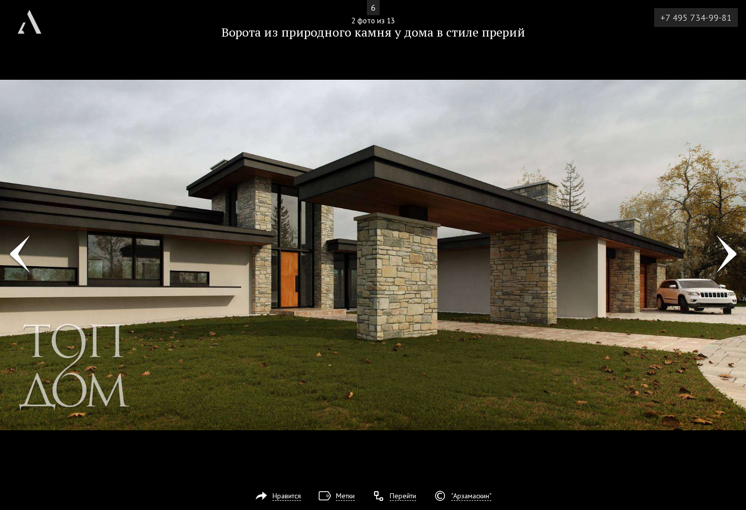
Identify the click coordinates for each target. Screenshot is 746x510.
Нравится (287, 495)
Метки (345, 495)
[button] (45, 66)
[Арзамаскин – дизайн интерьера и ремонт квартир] (29, 18)
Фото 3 (726, 255)
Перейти (403, 495)
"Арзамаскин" (471, 495)
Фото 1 (19, 255)
